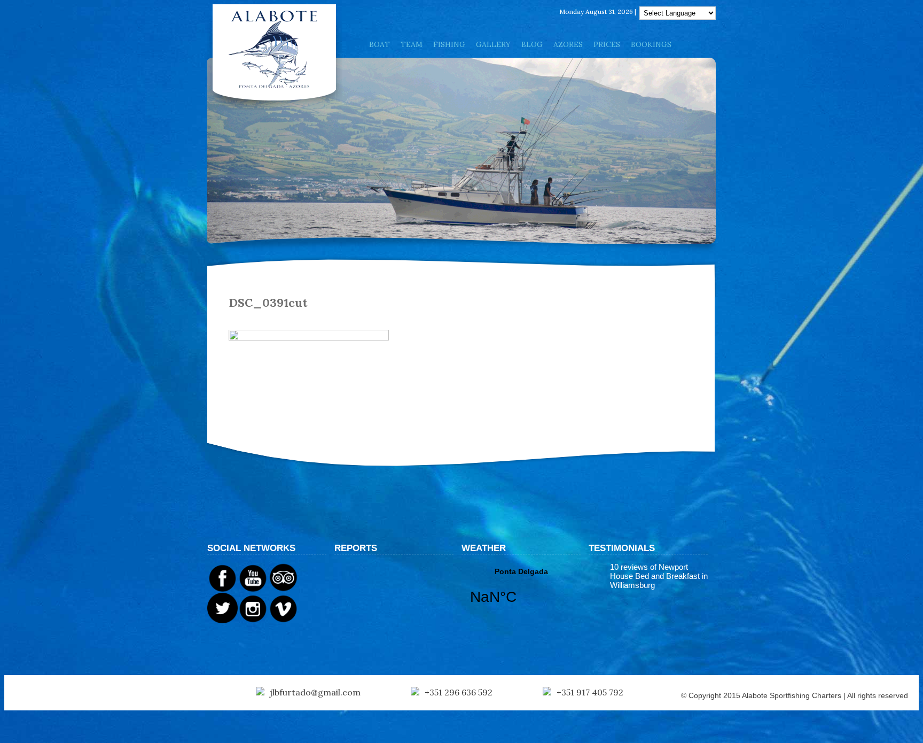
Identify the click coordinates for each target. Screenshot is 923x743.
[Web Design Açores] (43, 693)
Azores (568, 44)
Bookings (651, 44)
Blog (532, 44)
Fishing (449, 44)
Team (412, 44)
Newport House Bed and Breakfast (655, 571)
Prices (606, 44)
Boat (379, 44)
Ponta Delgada (521, 592)
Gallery (493, 44)
